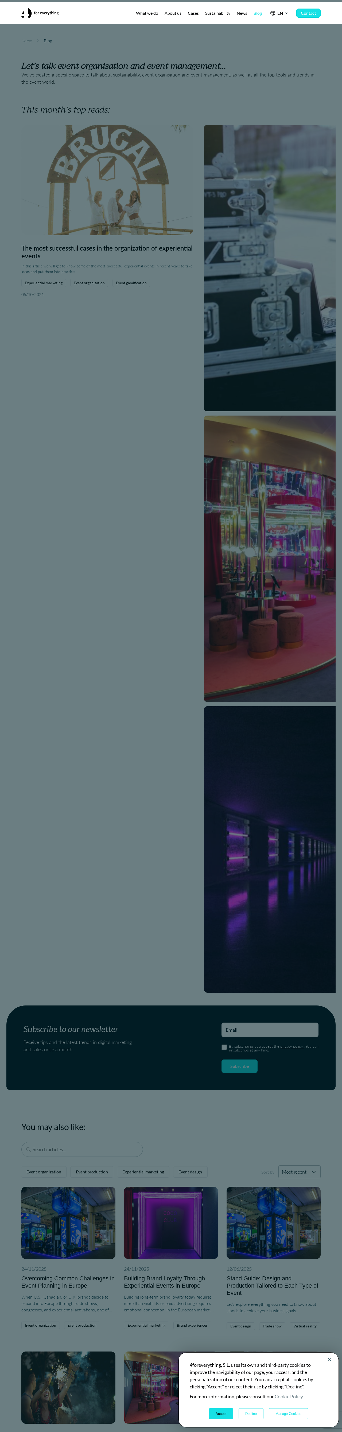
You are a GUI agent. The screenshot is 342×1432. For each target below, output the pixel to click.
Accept (221, 1414)
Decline (251, 1414)
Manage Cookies (288, 1414)
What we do (147, 13)
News (242, 13)
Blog (258, 13)
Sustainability (217, 13)
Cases (193, 13)
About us (173, 13)
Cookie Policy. (289, 1396)
